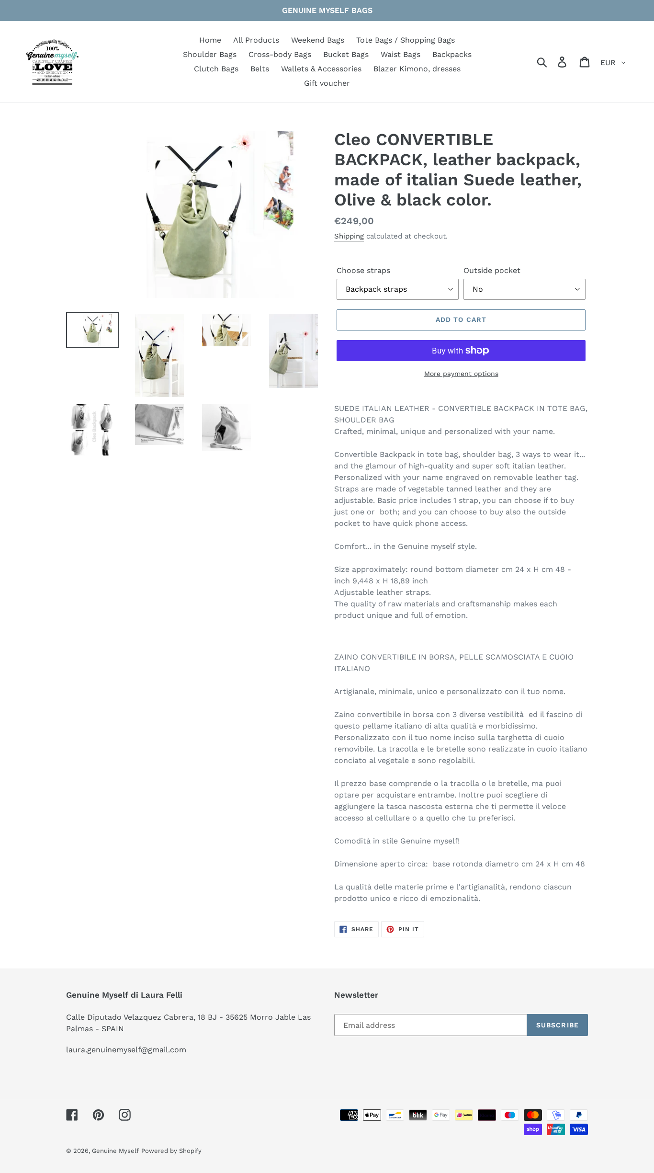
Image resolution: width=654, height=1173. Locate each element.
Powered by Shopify (171, 1150)
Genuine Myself (115, 1150)
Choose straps (363, 270)
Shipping (349, 236)
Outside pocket (491, 270)
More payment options (461, 373)
